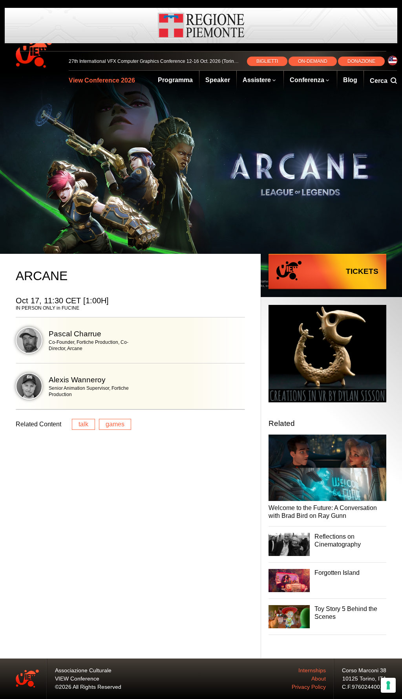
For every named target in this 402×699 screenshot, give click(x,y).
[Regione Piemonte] (201, 25)
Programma (175, 80)
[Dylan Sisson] (327, 354)
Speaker (217, 80)
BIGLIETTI (267, 61)
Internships (312, 670)
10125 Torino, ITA (364, 678)
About (318, 678)
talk (83, 424)
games (115, 424)
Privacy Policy (309, 687)
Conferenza (307, 80)
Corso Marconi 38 (364, 670)
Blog (350, 80)
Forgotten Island (337, 572)
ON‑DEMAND (312, 61)
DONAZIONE (361, 61)
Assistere (257, 80)
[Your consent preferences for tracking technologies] (388, 685)
